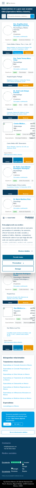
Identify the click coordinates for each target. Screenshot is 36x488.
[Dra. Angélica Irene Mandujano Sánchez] (8, 30)
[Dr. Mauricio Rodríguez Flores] (8, 280)
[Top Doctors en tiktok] (21, 457)
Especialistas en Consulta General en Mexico (17, 365)
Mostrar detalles (24, 251)
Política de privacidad (7, 475)
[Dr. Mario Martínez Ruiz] (8, 204)
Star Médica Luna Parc (20, 308)
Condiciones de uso (18, 475)
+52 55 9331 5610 (10, 448)
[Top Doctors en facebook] (3, 457)
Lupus (7, 424)
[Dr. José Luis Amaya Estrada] (8, 96)
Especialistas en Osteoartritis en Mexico (15, 383)
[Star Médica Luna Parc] (8, 312)
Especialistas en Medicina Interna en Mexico (17, 398)
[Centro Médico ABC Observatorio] (8, 127)
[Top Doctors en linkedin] (10, 457)
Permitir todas (18, 257)
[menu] (3, 3)
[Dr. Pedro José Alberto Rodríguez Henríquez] (8, 172)
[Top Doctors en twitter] (14, 457)
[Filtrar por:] (4, 16)
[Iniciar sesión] (32, 3)
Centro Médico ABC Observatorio (19, 124)
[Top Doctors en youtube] (17, 457)
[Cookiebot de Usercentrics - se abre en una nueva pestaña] (25, 218)
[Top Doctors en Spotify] (25, 457)
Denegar (18, 269)
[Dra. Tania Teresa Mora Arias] (8, 64)
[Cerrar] (30, 415)
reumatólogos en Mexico (11, 406)
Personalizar (16, 263)
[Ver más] (32, 26)
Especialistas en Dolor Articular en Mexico (16, 374)
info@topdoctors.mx (10, 446)
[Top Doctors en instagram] (7, 457)
